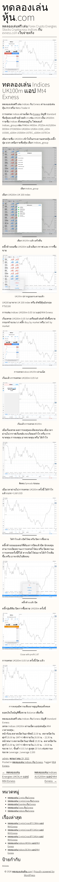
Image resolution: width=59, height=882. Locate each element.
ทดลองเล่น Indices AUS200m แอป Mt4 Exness (45, 776)
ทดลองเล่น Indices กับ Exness (27, 762)
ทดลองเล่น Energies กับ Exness (22, 804)
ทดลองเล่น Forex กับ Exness (20, 807)
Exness (36, 114)
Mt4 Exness (5, 866)
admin (5, 758)
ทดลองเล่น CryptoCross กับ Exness (23, 801)
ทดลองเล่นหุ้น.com (25, 12)
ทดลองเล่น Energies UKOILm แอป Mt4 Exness (15, 776)
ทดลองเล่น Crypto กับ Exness (21, 797)
